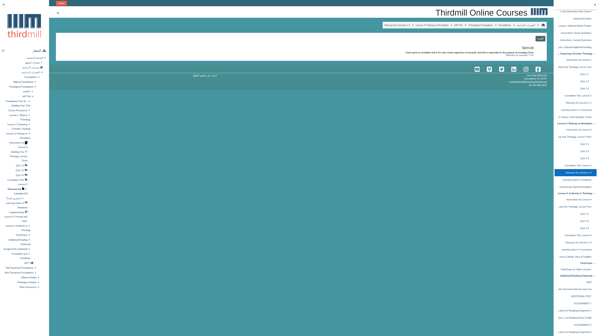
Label (588, 282)
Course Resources (17, 110)
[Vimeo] (489, 69)
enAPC (27, 91)
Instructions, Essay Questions (576, 33)
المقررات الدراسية (31, 72)
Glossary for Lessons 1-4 (578, 242)
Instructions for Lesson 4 (578, 199)
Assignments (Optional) (15, 249)
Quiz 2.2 (584, 81)
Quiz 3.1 (584, 144)
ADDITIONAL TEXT (581, 296)
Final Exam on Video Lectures (576, 269)
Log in (61, 3)
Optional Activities (582, 18)
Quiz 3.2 (584, 151)
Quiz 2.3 (584, 88)
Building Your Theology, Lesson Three (573, 136)
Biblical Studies (29, 277)
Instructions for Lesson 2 (578, 59)
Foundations (30, 77)
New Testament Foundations (19, 272)
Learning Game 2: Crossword (576, 110)
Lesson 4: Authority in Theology (575, 193)
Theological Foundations (21, 86)
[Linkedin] (514, 69)
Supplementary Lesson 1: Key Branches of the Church (573, 11)
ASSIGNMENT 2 (582, 325)
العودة (540, 38)
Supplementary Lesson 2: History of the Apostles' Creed (573, 117)
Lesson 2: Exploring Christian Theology (574, 53)
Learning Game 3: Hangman (577, 179)
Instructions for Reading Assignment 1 (573, 310)
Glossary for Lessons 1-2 (578, 102)
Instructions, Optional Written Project (573, 25)
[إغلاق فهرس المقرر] (594, 4)
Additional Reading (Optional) (576, 275)
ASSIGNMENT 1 (582, 303)
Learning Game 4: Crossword (576, 249)
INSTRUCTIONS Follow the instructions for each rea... (573, 289)
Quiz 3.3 (584, 158)
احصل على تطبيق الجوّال (205, 75)
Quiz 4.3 (584, 228)
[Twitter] (502, 69)
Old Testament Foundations (20, 267)
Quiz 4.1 (584, 213)
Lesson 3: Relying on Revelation (574, 123)
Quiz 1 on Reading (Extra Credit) (574, 317)
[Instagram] (526, 69)
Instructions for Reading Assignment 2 (573, 332)
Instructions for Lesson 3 (578, 129)
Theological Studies (27, 282)
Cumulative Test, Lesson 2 (578, 95)
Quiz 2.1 (584, 74)
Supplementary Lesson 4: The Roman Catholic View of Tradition (573, 256)
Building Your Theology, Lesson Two (573, 67)
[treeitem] (24, 172)
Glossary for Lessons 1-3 (578, 172)
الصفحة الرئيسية (35, 57)
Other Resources (28, 287)
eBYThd (26, 96)
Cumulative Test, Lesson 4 (578, 235)
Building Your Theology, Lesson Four (573, 206)
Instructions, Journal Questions (575, 40)
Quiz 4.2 (584, 221)
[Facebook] (538, 69)
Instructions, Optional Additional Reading (573, 47)
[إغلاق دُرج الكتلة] (3, 4)
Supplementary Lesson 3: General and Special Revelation (573, 187)
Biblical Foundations (23, 82)
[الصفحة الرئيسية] (539, 11)
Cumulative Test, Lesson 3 (578, 165)
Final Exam (586, 263)
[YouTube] (477, 69)
